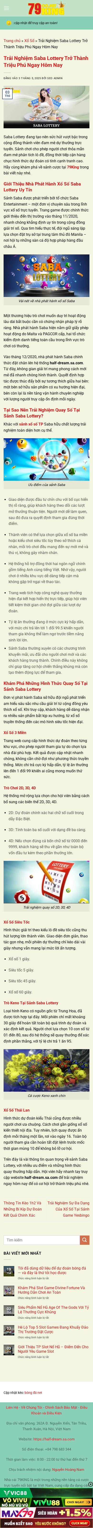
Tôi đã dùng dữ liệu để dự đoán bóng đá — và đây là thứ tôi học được (52, 1270)
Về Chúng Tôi (31, 1407)
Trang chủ (12, 41)
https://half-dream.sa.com (54, 1439)
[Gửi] (84, 1240)
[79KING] (46, 8)
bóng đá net (33, 1393)
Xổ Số (29, 41)
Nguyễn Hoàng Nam (68, 1470)
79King (73, 167)
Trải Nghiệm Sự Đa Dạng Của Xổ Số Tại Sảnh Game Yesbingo (68, 1209)
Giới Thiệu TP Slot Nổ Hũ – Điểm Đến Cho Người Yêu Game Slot (53, 1349)
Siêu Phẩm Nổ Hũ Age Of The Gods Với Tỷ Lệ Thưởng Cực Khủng (53, 1309)
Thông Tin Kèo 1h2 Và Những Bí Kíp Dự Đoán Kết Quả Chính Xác (23, 1209)
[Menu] (6, 8)
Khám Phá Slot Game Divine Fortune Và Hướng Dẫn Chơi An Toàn (51, 1290)
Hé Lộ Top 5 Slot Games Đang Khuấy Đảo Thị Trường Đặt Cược (53, 1329)
